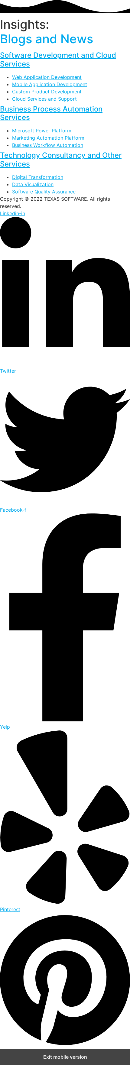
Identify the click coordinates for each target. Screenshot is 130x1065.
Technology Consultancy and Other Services (61, 159)
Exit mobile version (65, 1057)
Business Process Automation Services (51, 113)
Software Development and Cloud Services (58, 59)
